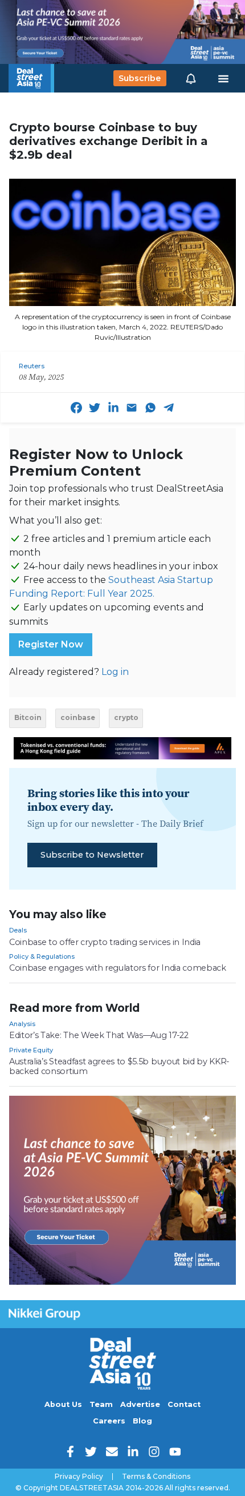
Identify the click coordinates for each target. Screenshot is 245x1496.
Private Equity (31, 1050)
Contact (184, 1404)
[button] (190, 78)
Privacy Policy (79, 1476)
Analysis (22, 1024)
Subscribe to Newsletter (92, 855)
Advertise (140, 1404)
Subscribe (140, 78)
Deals (18, 930)
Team (101, 1404)
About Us (63, 1404)
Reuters (31, 366)
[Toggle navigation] (223, 78)
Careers (109, 1421)
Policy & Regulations (42, 956)
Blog (142, 1421)
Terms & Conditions (156, 1476)
